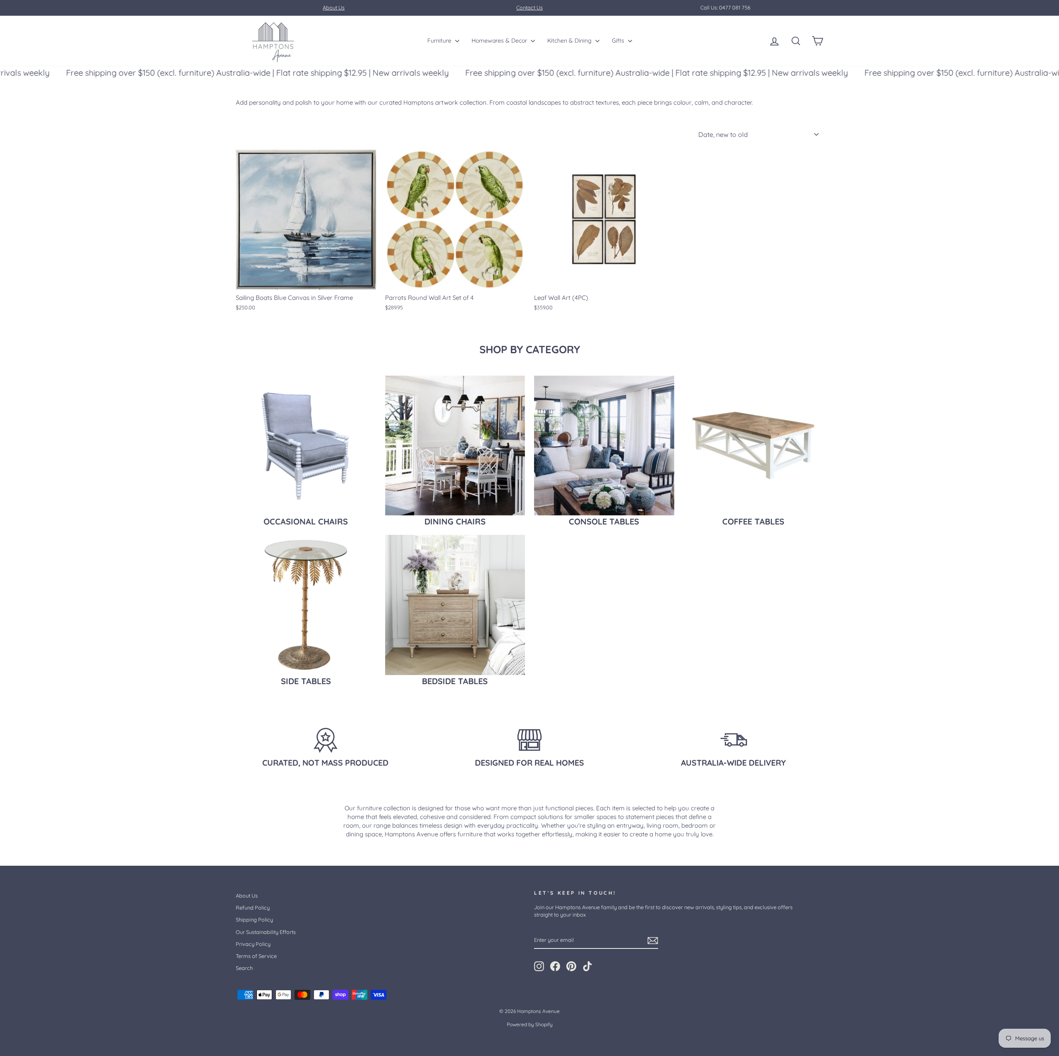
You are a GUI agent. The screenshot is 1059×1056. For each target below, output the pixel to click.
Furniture (440, 40)
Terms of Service (256, 956)
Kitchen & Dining (570, 40)
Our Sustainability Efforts (266, 932)
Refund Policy (253, 907)
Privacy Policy (253, 944)
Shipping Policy (254, 919)
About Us (247, 895)
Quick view (305, 280)
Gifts (619, 40)
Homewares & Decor (500, 40)
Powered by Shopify (530, 1024)
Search (244, 968)
